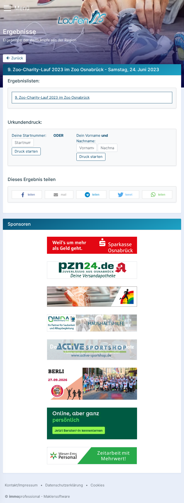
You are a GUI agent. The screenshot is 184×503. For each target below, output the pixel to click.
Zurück (16, 58)
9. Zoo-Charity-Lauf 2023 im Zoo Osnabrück (52, 97)
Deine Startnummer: (29, 135)
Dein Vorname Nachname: (92, 138)
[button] (27, 195)
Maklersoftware (57, 496)
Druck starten (26, 151)
